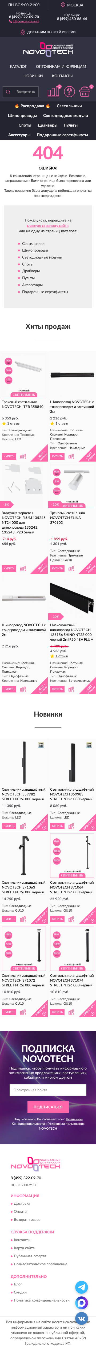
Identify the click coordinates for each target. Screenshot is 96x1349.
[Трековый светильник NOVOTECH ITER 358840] (24, 375)
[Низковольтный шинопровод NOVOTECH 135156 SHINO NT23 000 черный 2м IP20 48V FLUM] (72, 598)
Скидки (20, 1292)
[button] (24, 21)
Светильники (69, 106)
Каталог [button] (18, 67)
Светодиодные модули (65, 116)
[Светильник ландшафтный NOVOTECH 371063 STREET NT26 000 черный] (24, 856)
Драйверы (47, 125)
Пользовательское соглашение (40, 1264)
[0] (84, 91)
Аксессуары (19, 135)
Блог (18, 1284)
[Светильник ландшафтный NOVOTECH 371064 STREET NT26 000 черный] (72, 856)
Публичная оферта (30, 1256)
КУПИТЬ (9, 456)
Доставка (22, 1204)
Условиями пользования (66, 1123)
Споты (25, 125)
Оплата (20, 1212)
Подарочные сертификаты (62, 135)
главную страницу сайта (48, 226)
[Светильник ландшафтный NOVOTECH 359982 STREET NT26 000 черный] (24, 762)
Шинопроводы (22, 116)
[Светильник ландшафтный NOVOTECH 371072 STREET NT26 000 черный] (24, 949)
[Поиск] (8, 91)
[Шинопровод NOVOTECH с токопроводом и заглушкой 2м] (72, 375)
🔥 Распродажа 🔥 (32, 106)
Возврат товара (27, 1220)
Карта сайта (24, 1248)
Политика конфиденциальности (42, 1300)
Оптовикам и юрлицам (61, 67)
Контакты (62, 76)
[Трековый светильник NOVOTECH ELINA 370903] (72, 486)
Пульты (71, 125)
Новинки (33, 76)
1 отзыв (13, 423)
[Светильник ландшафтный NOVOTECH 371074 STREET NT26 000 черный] (72, 949)
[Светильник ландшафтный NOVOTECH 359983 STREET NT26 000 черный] (72, 762)
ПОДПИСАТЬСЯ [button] (48, 1107)
